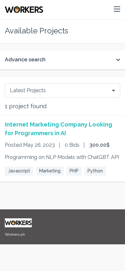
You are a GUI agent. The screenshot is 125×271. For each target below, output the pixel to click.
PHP (74, 170)
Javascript (19, 170)
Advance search (25, 60)
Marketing (50, 170)
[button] (117, 9)
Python (95, 170)
